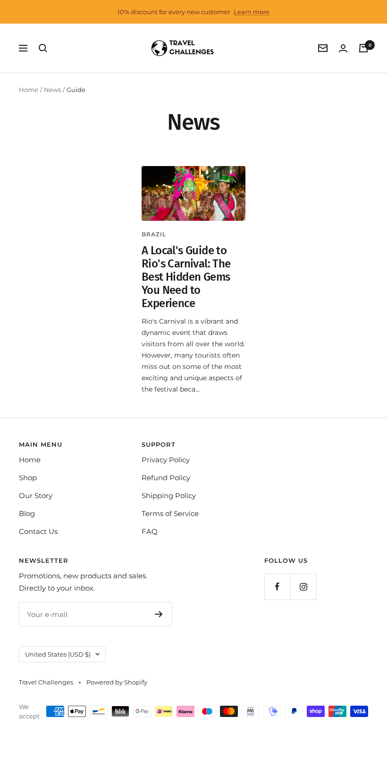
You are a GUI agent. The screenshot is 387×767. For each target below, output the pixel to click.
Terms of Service (170, 513)
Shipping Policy (169, 495)
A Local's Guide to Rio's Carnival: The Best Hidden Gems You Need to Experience (186, 277)
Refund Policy (166, 477)
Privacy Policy (166, 459)
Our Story (35, 495)
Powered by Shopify (116, 682)
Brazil (154, 234)
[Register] (159, 614)
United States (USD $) (58, 654)
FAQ (150, 531)
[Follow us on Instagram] (303, 587)
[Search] (43, 48)
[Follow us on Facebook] (277, 587)
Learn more (251, 12)
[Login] (343, 48)
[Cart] (363, 48)
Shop (28, 477)
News (52, 89)
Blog (27, 513)
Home (28, 89)
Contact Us (38, 531)
